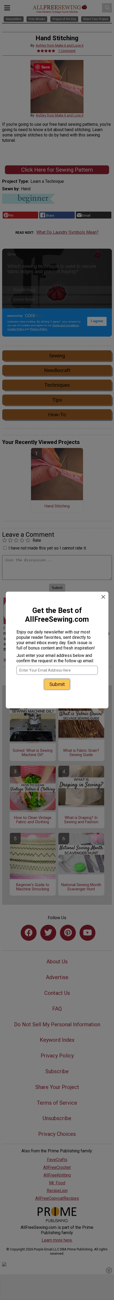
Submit (57, 684)
